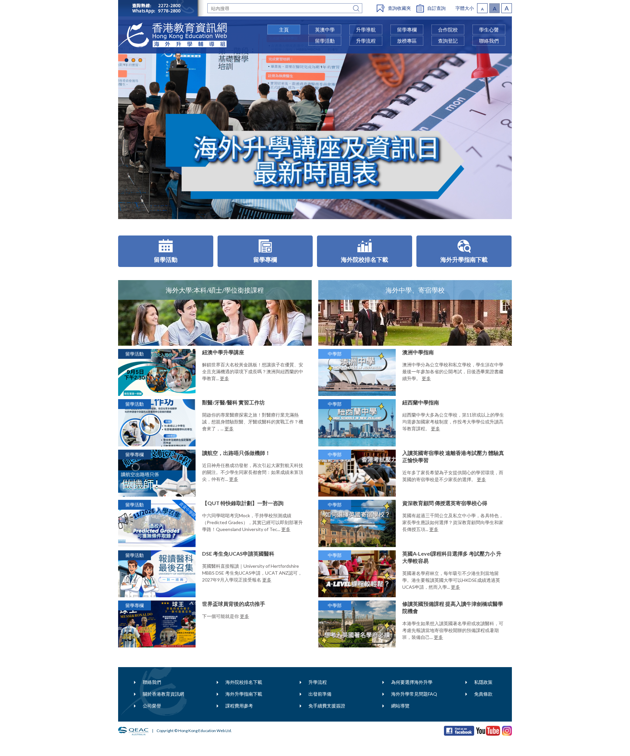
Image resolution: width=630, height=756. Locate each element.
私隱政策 (483, 682)
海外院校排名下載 (243, 682)
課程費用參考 (239, 705)
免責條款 (483, 694)
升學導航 (366, 29)
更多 (224, 378)
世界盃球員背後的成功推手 (233, 604)
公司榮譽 (152, 705)
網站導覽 (400, 705)
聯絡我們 (152, 682)
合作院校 (448, 29)
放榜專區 (407, 41)
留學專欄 (407, 29)
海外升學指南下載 (243, 694)
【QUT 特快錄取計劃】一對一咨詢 (243, 503)
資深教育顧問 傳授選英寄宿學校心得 (444, 503)
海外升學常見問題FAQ (414, 694)
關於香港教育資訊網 (163, 694)
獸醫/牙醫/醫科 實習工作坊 (233, 402)
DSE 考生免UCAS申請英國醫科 (238, 553)
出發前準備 (319, 694)
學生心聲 (489, 29)
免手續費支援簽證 (326, 705)
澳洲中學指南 (418, 352)
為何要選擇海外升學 (411, 682)
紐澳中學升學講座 (223, 352)
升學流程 (317, 682)
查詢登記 (448, 41)
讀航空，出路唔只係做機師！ (236, 453)
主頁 (284, 29)
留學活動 (325, 41)
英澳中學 (325, 29)
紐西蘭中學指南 (420, 402)
